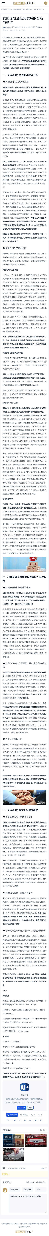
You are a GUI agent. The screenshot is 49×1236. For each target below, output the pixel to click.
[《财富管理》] (24, 3)
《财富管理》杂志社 (26, 1223)
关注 (21, 1107)
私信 (30, 1107)
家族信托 (17, 1137)
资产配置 (37, 9)
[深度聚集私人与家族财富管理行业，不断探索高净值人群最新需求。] (24, 1087)
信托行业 (29, 9)
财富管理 (8, 1141)
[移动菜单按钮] (3, 3)
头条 (16, 9)
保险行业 (21, 9)
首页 (12, 9)
